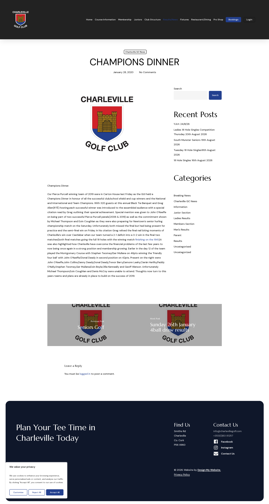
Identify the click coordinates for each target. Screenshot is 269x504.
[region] (36, 480)
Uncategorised (182, 246)
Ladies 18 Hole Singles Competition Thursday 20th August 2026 (194, 132)
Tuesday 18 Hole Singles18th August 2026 (194, 152)
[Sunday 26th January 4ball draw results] (178, 325)
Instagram (227, 447)
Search (178, 88)
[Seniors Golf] (91, 325)
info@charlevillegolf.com (227, 431)
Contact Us (228, 453)
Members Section (184, 224)
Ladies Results (182, 218)
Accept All (55, 492)
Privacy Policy (182, 474)
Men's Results (181, 229)
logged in (85, 374)
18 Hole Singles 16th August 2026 (193, 160)
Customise (18, 492)
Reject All (36, 492)
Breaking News (182, 195)
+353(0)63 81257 (223, 435)
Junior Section (182, 212)
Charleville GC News (135, 52)
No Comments (147, 72)
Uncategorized (182, 252)
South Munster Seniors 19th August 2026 (194, 142)
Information (180, 207)
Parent (177, 235)
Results (178, 241)
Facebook (227, 441)
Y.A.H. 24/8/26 (182, 124)
